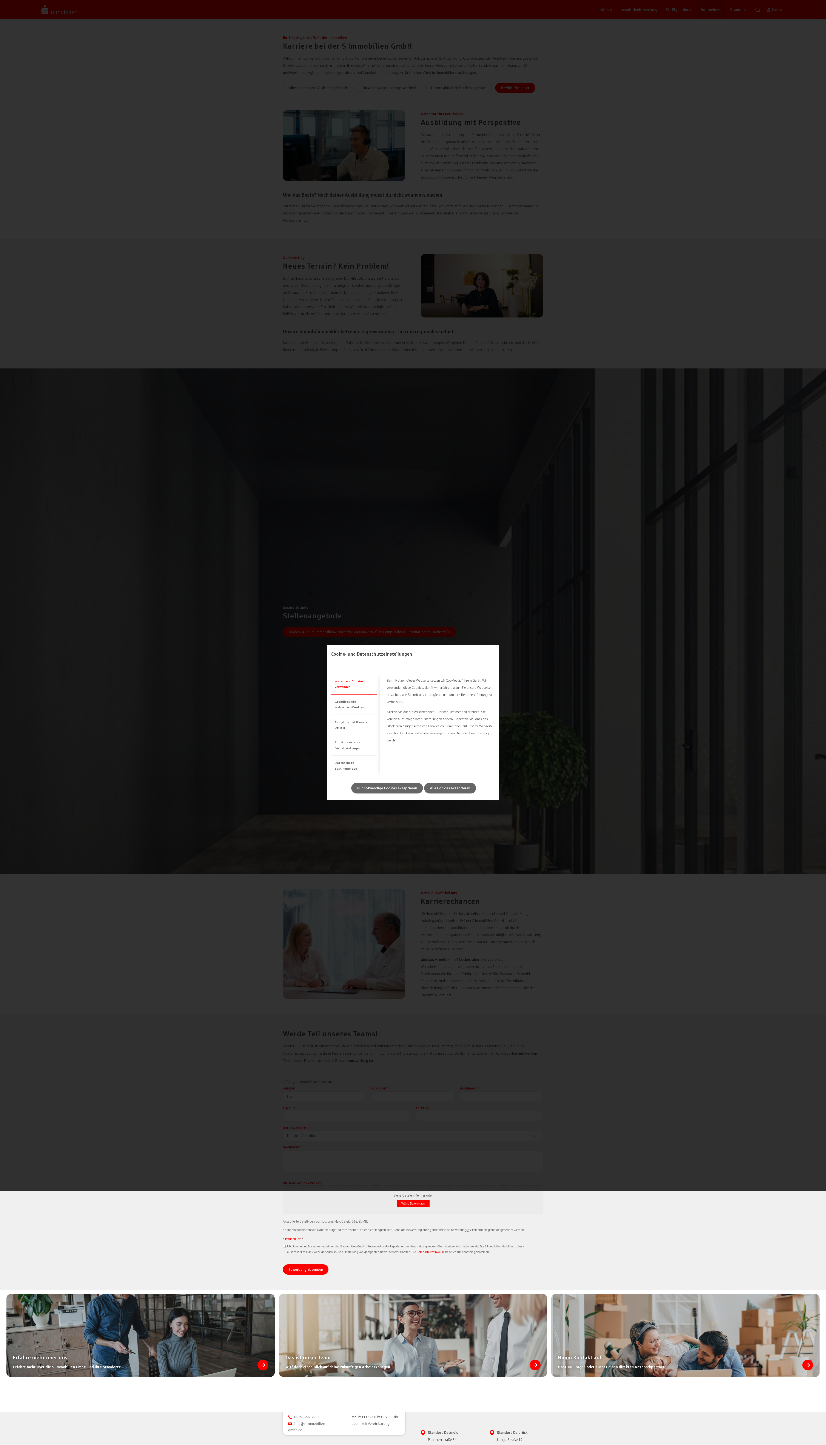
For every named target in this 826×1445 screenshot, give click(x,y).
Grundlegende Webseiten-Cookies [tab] (349, 704)
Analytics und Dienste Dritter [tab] (351, 724)
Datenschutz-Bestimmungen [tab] (346, 765)
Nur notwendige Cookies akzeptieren (387, 788)
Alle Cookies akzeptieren (450, 788)
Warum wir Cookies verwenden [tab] (349, 684)
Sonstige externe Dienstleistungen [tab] (348, 745)
